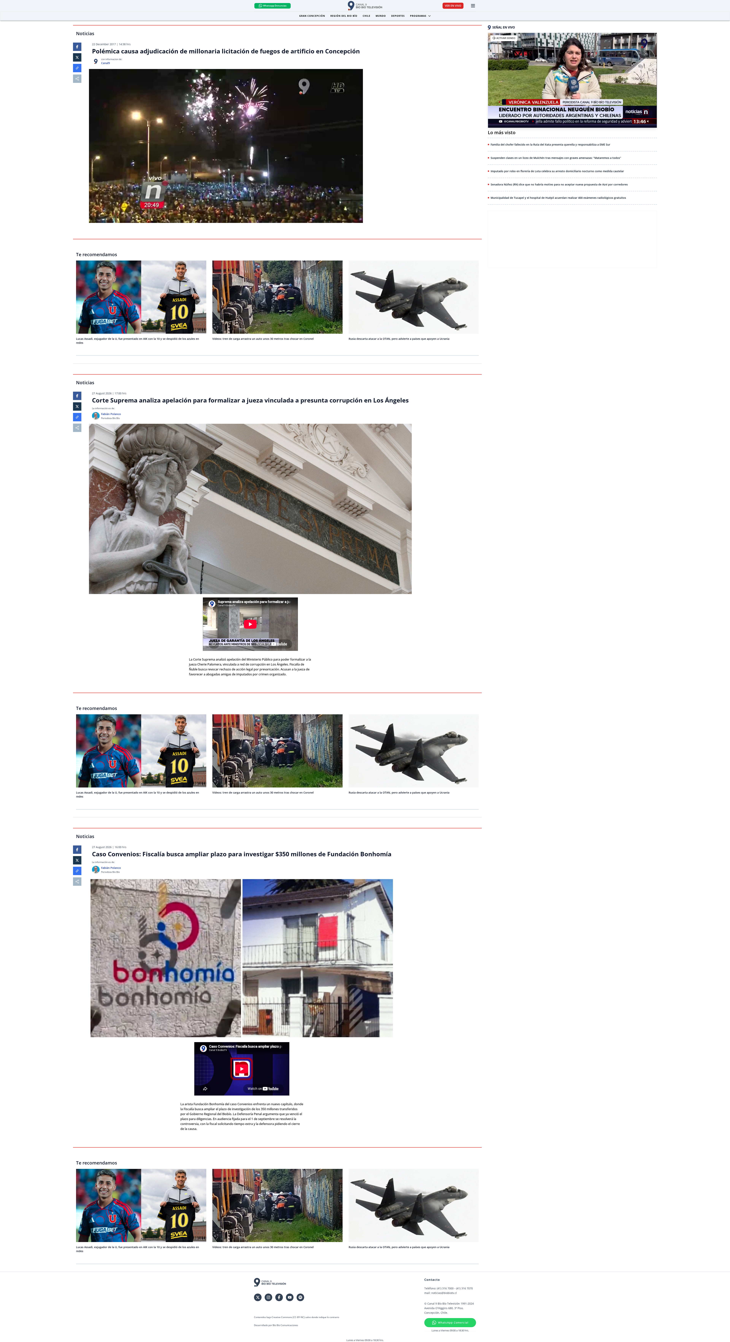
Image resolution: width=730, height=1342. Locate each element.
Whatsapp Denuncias (274, 5)
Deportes (398, 15)
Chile (366, 15)
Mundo (381, 15)
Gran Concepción (312, 15)
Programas (418, 15)
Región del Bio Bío (343, 15)
